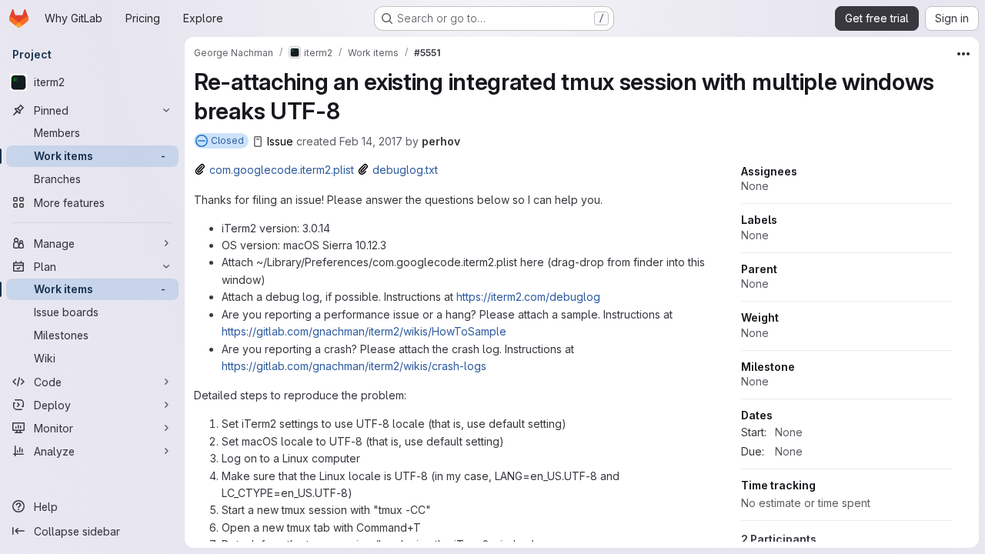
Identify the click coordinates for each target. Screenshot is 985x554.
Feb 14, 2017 (370, 141)
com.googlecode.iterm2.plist (281, 169)
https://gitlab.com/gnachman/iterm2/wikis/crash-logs (354, 365)
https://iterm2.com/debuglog (528, 296)
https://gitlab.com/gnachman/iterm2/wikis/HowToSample (364, 331)
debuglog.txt (405, 169)
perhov (441, 141)
